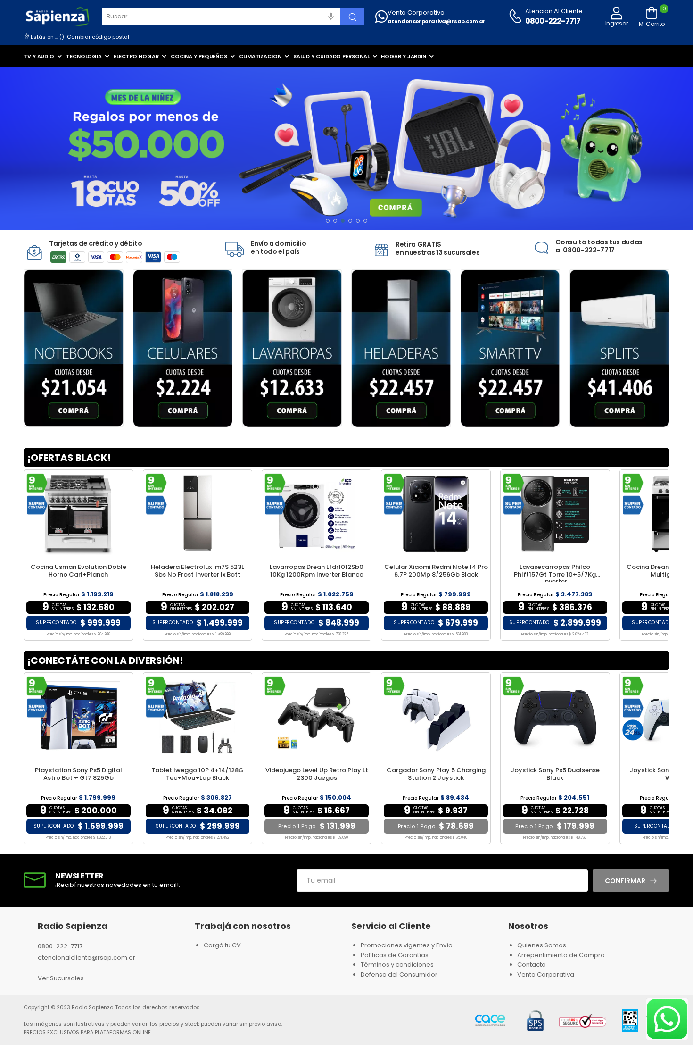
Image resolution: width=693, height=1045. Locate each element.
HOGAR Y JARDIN (403, 56)
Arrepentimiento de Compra (561, 955)
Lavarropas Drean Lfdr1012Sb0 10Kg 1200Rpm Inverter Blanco (316, 570)
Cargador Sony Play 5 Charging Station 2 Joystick (436, 774)
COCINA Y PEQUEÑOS (199, 56)
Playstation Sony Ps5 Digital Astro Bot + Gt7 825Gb (78, 774)
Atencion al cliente (554, 11)
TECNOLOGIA (84, 56)
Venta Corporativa (416, 12)
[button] (328, 221)
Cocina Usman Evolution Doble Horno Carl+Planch (78, 570)
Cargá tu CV (222, 945)
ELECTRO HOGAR (136, 56)
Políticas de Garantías (395, 955)
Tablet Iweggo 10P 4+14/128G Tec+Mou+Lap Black (197, 774)
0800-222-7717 (553, 21)
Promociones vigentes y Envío (407, 945)
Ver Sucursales (61, 978)
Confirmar (625, 881)
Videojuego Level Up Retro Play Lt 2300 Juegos (316, 774)
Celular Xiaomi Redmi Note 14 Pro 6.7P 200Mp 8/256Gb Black (436, 570)
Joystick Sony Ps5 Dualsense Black (555, 774)
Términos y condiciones (397, 964)
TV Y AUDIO (39, 56)
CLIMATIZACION (260, 56)
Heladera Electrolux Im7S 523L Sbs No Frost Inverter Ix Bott (197, 570)
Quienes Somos (541, 945)
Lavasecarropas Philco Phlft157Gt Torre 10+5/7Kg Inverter (555, 574)
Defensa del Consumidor (399, 974)
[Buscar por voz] (331, 16)
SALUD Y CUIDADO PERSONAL (331, 56)
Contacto (531, 964)
